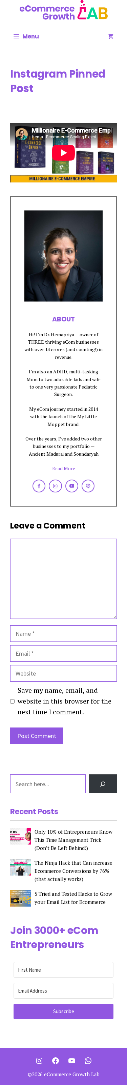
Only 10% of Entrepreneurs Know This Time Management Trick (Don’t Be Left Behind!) (73, 839)
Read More (63, 468)
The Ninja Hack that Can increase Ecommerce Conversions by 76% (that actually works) (73, 870)
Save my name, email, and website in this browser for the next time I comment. (64, 701)
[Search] (103, 783)
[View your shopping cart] (110, 36)
